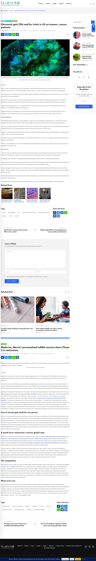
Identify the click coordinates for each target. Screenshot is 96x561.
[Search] (91, 4)
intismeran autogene (17, 506)
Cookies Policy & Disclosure (73, 546)
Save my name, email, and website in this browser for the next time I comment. (27, 276)
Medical (42, 325)
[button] (65, 292)
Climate (48, 3)
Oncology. (4, 215)
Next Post (62, 228)
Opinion (61, 3)
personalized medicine (39, 509)
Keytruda (27, 506)
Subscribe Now (84, 106)
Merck (41, 506)
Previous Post (10, 228)
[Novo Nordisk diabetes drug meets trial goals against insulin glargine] (76, 57)
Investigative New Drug (43, 212)
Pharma (41, 3)
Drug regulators (11, 212)
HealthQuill (5, 30)
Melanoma (35, 506)
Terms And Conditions (49, 548)
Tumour (16, 215)
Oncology (29, 509)
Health (54, 3)
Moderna (48, 506)
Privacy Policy (60, 546)
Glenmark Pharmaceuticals (29, 212)
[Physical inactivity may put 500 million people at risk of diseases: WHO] (76, 46)
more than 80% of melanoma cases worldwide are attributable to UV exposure (45, 443)
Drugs (84, 32)
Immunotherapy (6, 506)
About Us (68, 3)
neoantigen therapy (19, 509)
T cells (10, 215)
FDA (19, 212)
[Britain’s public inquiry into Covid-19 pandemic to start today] (76, 35)
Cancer (3, 212)
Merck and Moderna (32, 394)
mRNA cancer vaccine (7, 509)
